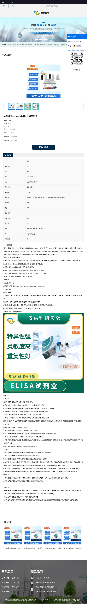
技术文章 (5, 591)
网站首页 (16, 45)
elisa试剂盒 (33, 45)
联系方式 (5, 587)
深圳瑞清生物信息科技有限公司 (16, 600)
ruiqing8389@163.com (47, 582)
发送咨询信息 (43, 147)
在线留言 (15, 587)
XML (50, 600)
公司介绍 (15, 578)
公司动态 (5, 582)
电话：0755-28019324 (42, 578)
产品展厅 (24, 45)
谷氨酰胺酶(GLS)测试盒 (72, 548)
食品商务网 (76, 600)
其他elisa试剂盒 (43, 45)
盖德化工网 (66, 600)
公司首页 (5, 578)
